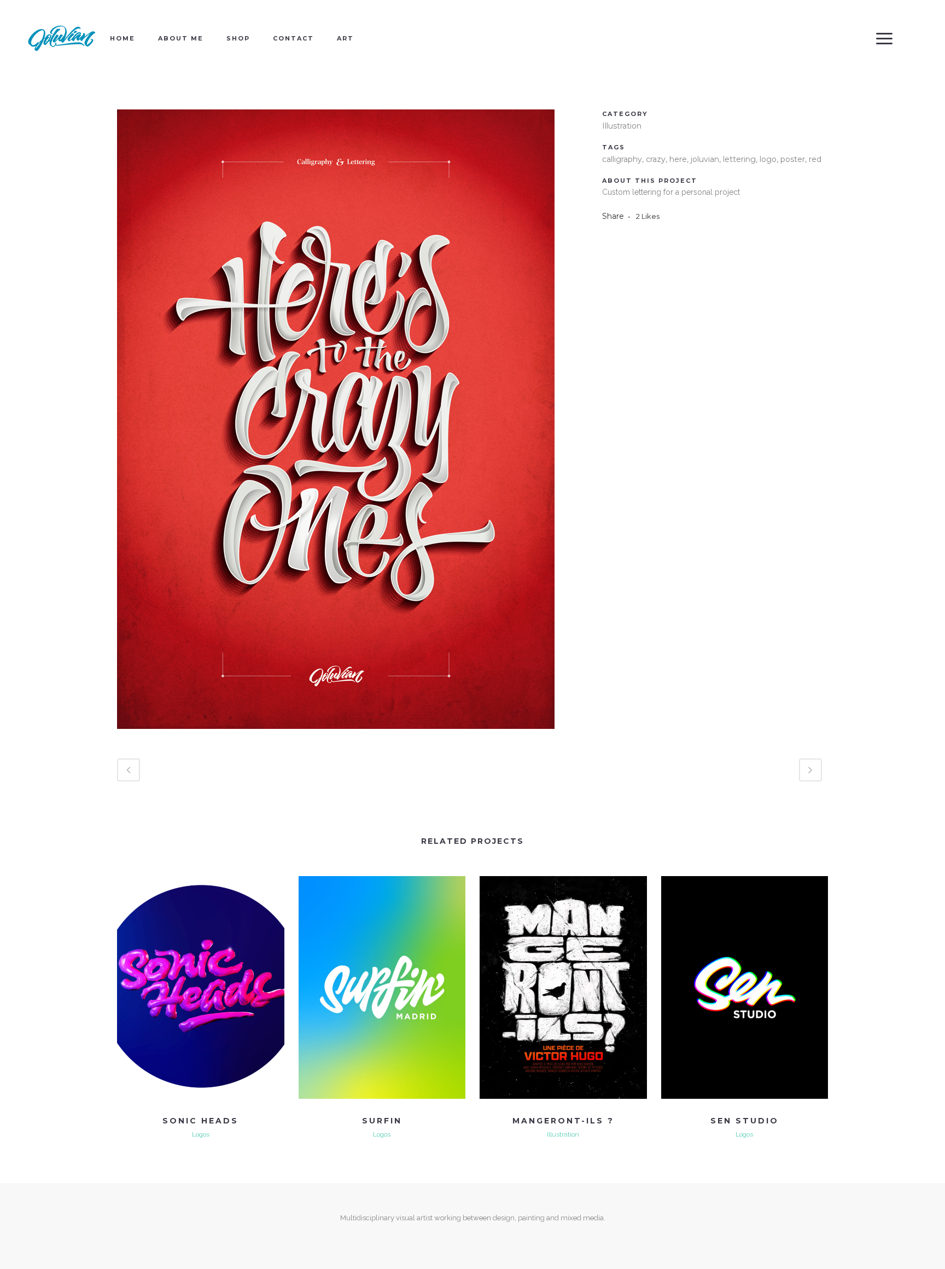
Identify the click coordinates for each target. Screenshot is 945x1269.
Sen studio (744, 1121)
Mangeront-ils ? (563, 1121)
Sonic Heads (200, 1121)
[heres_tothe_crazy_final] (336, 736)
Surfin (382, 1121)
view (200, 986)
